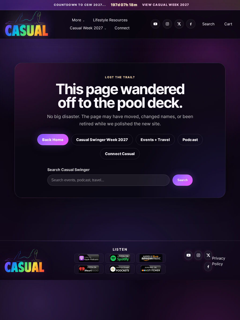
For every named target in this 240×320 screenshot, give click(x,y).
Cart (228, 24)
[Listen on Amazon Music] (151, 258)
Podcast (190, 139)
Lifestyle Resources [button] (110, 20)
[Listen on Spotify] (120, 258)
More (76, 20)
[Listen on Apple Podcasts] (89, 258)
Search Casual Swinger (68, 169)
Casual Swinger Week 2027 (102, 139)
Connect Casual (120, 153)
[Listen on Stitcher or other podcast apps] (151, 269)
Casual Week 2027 (86, 28)
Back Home (53, 139)
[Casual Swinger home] (27, 261)
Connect (122, 28)
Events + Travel (155, 139)
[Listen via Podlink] (120, 269)
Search (208, 24)
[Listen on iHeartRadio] (89, 269)
